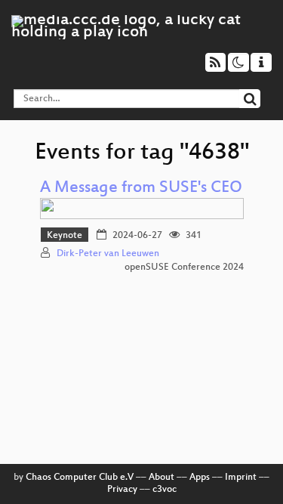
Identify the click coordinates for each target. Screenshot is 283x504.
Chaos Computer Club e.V (80, 477)
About (161, 477)
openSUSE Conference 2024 (184, 267)
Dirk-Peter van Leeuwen (108, 254)
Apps (199, 477)
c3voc (164, 489)
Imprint (241, 477)
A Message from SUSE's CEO (141, 188)
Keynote (64, 235)
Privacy (122, 489)
